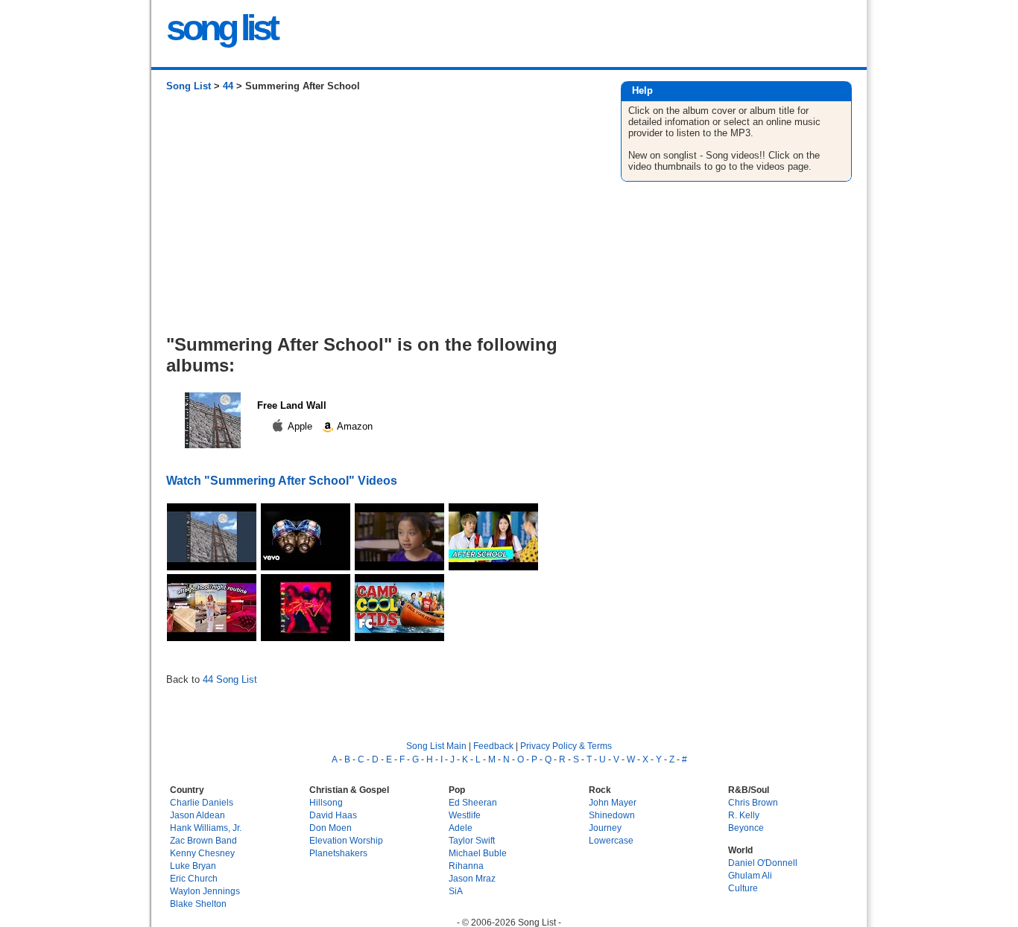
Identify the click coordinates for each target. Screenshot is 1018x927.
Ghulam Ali (750, 875)
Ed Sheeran (473, 802)
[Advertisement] (378, 219)
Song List (188, 86)
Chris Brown (753, 802)
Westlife (465, 815)
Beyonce (746, 827)
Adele (460, 827)
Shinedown (612, 815)
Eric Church (194, 878)
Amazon (354, 426)
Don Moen (330, 827)
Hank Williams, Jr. (205, 827)
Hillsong (326, 802)
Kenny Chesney (202, 853)
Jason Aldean (197, 815)
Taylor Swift (472, 840)
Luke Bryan (193, 865)
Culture (743, 888)
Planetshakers (338, 853)
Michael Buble (478, 853)
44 (228, 86)
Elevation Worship (346, 840)
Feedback (493, 746)
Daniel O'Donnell (762, 862)
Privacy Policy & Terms (566, 746)
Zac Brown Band (203, 840)
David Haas (333, 815)
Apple (300, 426)
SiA (456, 891)
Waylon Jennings (205, 891)
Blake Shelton (198, 903)
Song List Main (436, 746)
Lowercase (611, 840)
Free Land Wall (291, 405)
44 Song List (230, 679)
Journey (605, 827)
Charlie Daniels (201, 802)
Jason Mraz (472, 878)
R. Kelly (743, 815)
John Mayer (612, 802)
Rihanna (466, 865)
